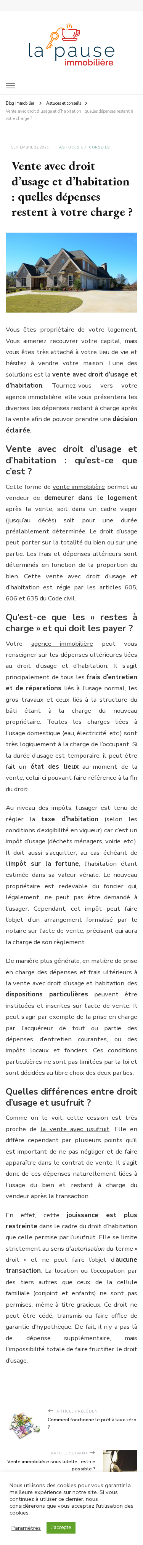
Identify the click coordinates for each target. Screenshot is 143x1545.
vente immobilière (79, 486)
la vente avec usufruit (75, 1129)
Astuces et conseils (84, 147)
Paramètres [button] (26, 1527)
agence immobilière (62, 643)
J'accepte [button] (61, 1527)
